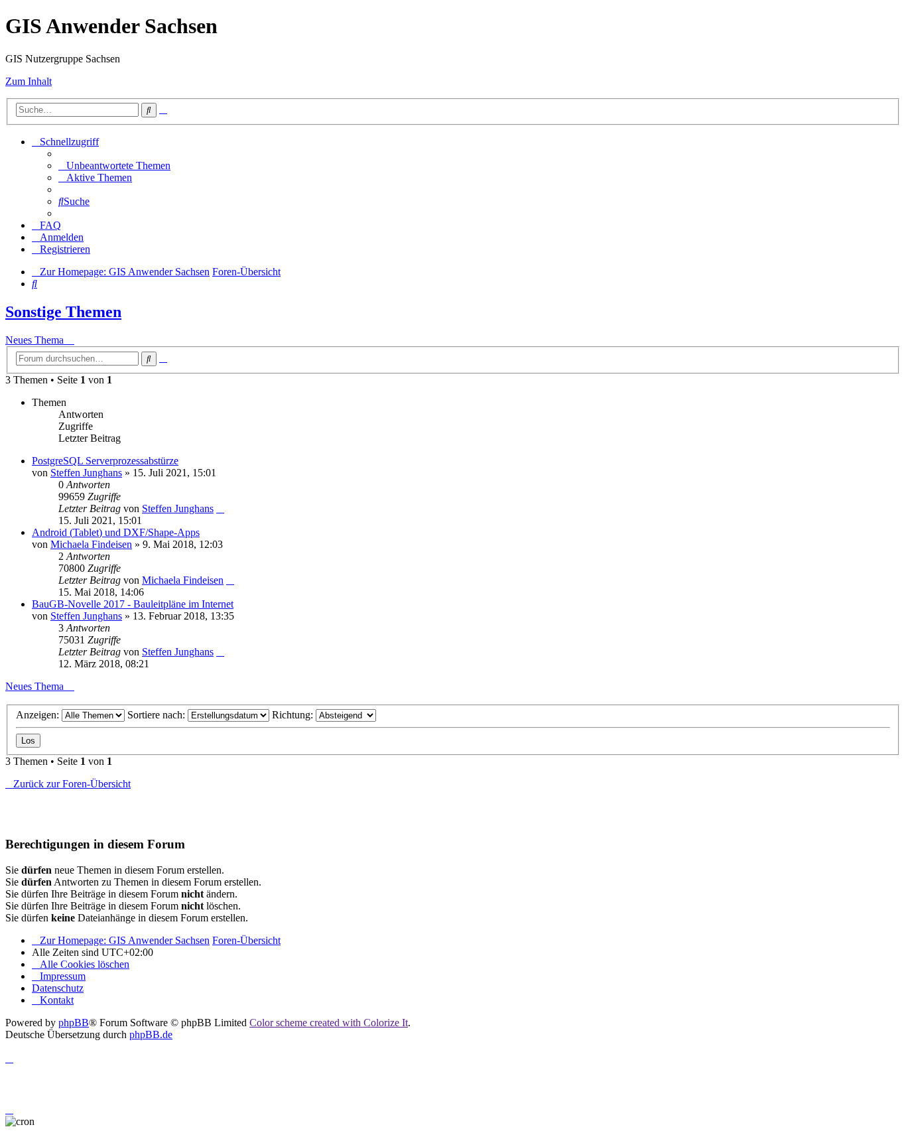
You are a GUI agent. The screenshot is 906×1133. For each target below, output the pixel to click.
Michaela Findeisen (91, 544)
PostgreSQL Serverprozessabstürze (105, 460)
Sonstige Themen (63, 311)
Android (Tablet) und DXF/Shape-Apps (116, 532)
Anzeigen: (39, 714)
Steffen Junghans (86, 472)
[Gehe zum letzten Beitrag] (220, 508)
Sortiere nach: (157, 714)
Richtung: (294, 714)
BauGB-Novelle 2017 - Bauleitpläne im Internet (132, 604)
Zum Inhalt (28, 81)
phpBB (73, 1022)
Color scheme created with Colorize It (328, 1022)
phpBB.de (150, 1034)
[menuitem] (114, 165)
